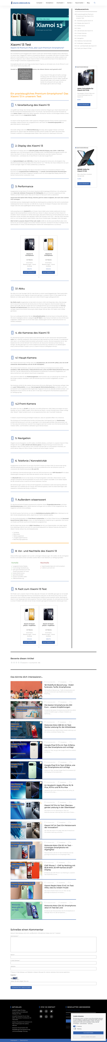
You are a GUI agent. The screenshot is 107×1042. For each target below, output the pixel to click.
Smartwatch (60, 2)
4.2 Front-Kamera (81, 35)
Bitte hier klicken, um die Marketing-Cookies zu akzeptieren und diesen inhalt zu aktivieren (25, 74)
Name (13, 954)
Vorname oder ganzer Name (73, 1009)
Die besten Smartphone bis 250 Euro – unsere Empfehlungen (58, 706)
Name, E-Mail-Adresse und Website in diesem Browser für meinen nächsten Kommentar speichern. (41, 972)
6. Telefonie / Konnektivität (84, 41)
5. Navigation (80, 38)
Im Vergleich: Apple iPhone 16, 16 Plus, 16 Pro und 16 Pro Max (58, 786)
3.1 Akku (78, 28)
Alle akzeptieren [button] (88, 1032)
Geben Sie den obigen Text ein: (20, 981)
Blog (88, 2)
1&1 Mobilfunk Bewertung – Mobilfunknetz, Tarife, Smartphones (59, 686)
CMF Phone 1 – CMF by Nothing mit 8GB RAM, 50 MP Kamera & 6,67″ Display (59, 867)
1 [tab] (39, 277)
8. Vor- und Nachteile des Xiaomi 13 (86, 46)
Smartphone (49, 2)
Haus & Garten (79, 2)
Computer (39, 2)
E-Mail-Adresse (15, 960)
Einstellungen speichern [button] (88, 1036)
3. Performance (80, 25)
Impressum (90, 1023)
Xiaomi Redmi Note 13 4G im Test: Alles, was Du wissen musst (59, 887)
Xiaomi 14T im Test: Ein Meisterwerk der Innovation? (60, 826)
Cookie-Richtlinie (83, 1023)
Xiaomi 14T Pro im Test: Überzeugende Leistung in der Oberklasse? (59, 806)
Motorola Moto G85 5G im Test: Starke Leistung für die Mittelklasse (60, 726)
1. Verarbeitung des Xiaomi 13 (84, 20)
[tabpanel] (29, 255)
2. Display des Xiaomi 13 (83, 23)
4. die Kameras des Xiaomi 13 (84, 30)
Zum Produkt (29, 272)
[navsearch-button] (94, 3)
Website (13, 966)
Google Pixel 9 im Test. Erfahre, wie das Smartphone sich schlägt (59, 766)
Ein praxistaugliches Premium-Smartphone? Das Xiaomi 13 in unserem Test (85, 16)
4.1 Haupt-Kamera (81, 33)
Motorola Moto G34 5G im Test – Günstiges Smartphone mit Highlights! (58, 847)
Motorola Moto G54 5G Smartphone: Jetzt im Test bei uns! (60, 907)
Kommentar (14, 936)
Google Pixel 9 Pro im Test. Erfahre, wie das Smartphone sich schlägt (59, 746)
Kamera (69, 2)
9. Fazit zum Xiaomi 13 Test (83, 48)
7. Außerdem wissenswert (83, 43)
